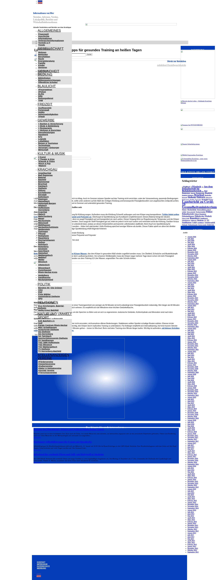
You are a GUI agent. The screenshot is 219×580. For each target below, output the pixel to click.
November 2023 (193, 300)
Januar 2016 (192, 479)
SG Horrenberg (45, 334)
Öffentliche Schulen (47, 82)
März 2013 (191, 542)
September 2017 (193, 441)
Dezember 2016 (193, 458)
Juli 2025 (191, 261)
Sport (43, 317)
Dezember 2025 (193, 252)
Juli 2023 (191, 307)
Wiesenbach (44, 268)
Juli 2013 (191, 535)
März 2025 (191, 269)
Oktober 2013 (192, 529)
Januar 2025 (192, 273)
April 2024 (191, 290)
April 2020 (191, 382)
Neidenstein (44, 229)
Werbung (41, 568)
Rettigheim (43, 236)
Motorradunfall (191, 212)
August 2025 (192, 259)
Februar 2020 (192, 386)
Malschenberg (45, 216)
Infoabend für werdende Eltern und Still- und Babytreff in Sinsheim (69, 454)
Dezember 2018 (193, 412)
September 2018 (193, 418)
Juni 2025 (191, 263)
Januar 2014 (192, 523)
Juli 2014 (191, 512)
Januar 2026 (192, 250)
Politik (44, 284)
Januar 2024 (192, 296)
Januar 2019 (192, 410)
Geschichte (43, 36)
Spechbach (43, 251)
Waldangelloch (45, 255)
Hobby (41, 112)
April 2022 (191, 336)
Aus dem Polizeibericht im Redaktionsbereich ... (197, 188)
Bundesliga (208, 195)
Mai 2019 (191, 403)
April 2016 (191, 474)
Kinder (41, 65)
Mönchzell (43, 223)
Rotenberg (43, 246)
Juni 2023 (191, 309)
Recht (41, 59)
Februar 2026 (192, 248)
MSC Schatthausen (47, 327)
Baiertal (42, 177)
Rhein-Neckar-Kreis (47, 272)
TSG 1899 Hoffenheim (48, 342)
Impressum (42, 564)
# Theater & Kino (46, 159)
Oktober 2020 (192, 370)
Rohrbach (43, 244)
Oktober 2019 (192, 393)
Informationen (45, 38)
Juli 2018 (191, 422)
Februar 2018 (192, 431)
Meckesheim (44, 221)
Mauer (41, 218)
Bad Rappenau (45, 175)
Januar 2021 (192, 365)
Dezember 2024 (193, 275)
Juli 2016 (191, 468)
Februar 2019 (192, 408)
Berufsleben (44, 57)
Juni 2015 (191, 493)
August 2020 (192, 374)
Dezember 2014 (193, 504)
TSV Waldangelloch (47, 347)
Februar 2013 (192, 544)
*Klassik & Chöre (46, 161)
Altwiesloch (44, 265)
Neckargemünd (45, 280)
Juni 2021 (191, 355)
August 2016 (192, 466)
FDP (40, 292)
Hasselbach (44, 201)
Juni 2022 (191, 332)
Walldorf (42, 257)
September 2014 (193, 508)
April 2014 (191, 517)
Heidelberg (43, 275)
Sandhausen (44, 277)
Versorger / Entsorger (48, 147)
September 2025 (193, 258)
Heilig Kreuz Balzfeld (48, 310)
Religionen (48, 302)
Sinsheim (42, 249)
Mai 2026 (191, 242)
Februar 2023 (192, 317)
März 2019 (191, 407)
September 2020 (193, 372)
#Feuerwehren (45, 90)
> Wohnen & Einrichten (49, 130)
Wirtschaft (43, 150)
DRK (40, 96)
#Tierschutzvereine (47, 372)
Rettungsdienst (45, 98)
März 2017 (191, 453)
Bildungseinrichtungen (49, 80)
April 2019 (191, 405)
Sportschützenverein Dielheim (53, 338)
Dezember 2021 (193, 343)
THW (40, 100)
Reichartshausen (46, 240)
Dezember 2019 (193, 389)
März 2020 (191, 384)
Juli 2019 (191, 399)
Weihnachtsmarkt (193, 225)
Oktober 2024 (192, 278)
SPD (40, 299)
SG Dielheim (44, 332)
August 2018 (192, 420)
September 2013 (193, 531)
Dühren (41, 190)
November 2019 (193, 391)
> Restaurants (45, 128)
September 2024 (193, 280)
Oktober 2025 (192, 256)
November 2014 (193, 506)
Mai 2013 (191, 539)
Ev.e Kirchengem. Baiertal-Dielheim (51, 307)
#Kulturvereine (45, 366)
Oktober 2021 (192, 347)
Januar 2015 (192, 502)
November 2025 (193, 254)
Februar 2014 (192, 521)
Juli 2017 (191, 445)
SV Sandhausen (46, 340)
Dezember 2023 (193, 298)
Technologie (44, 145)
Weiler (41, 259)
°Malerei (42, 166)
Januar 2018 (192, 433)
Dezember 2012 (193, 548)
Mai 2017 (191, 449)
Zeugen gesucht (202, 225)
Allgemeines (49, 30)
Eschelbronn (44, 192)
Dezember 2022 (193, 321)
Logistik (42, 139)
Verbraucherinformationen (51, 40)
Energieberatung (46, 61)
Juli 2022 (191, 330)
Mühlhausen (44, 225)
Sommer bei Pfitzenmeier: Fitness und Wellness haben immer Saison (69, 429)
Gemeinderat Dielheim (49, 296)
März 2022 (191, 338)
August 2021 (192, 351)
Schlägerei (193, 220)
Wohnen (42, 52)
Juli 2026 (191, 238)
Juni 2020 (191, 378)
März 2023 (191, 315)
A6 (202, 187)
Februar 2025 (192, 271)
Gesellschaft (51, 48)
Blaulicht (47, 86)
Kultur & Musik (51, 153)
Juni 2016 (191, 470)
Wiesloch (42, 262)
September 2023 (193, 303)
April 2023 (191, 313)
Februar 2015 (192, 500)
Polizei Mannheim (200, 214)
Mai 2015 (191, 495)
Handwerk (43, 135)
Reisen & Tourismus (48, 143)
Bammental (43, 182)
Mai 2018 (191, 426)
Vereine (45, 358)
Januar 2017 (192, 456)
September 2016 (193, 464)
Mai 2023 (191, 311)
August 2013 (192, 533)
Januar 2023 (192, 319)
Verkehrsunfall (210, 222)
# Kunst (42, 157)
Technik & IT (44, 43)
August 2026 (192, 236)
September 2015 (193, 487)
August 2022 (192, 328)
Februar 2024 (192, 294)
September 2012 (193, 552)
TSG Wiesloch (45, 345)
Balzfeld (42, 179)
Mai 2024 (191, 288)
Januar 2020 (192, 388)
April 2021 (191, 359)
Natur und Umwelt (55, 314)
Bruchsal (42, 184)
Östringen (43, 231)
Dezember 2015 (193, 481)
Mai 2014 (191, 516)
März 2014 (191, 519)
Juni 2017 (191, 447)
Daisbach (42, 186)
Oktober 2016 (192, 462)
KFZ (40, 137)
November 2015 (193, 483)
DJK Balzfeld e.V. (46, 321)
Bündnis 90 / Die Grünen (50, 288)
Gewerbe (46, 120)
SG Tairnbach (44, 336)
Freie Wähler (44, 294)
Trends (41, 45)
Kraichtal (42, 212)
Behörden (43, 54)
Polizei (209, 211)
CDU (40, 290)
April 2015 (191, 496)
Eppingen (43, 199)
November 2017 (193, 437)
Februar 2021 (192, 363)
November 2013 (193, 527)
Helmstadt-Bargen (47, 203)
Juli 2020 (191, 376)
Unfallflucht (200, 223)
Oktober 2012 (192, 550)
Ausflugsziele (44, 108)
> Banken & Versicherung (50, 124)
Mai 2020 (191, 380)
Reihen (41, 242)
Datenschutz (43, 566)
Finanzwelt (43, 34)
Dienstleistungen (46, 132)
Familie (41, 63)
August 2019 (192, 397)
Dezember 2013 (193, 525)
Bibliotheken (44, 78)
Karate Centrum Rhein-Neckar (52, 325)
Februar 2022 (192, 340)
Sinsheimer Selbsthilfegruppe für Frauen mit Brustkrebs (63, 441)
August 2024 (192, 282)
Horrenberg (43, 210)
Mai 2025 (191, 265)
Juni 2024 (191, 286)
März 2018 (191, 430)
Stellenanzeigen (53, 355)
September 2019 (193, 395)
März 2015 (191, 498)
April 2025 (191, 267)
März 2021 (191, 361)
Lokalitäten (43, 141)
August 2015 (192, 489)
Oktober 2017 (192, 439)
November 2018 (193, 414)
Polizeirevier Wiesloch (203, 216)
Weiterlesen (37, 437)
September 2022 (193, 326)
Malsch (41, 214)
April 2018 (191, 428)
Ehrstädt (42, 195)
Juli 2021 (191, 353)
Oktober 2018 (192, 416)
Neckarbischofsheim (48, 227)
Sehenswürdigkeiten (48, 114)
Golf (40, 323)
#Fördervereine (45, 362)
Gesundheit (48, 71)
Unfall (194, 222)
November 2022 (193, 323)
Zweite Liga (210, 225)
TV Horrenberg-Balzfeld (49, 351)
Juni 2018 (191, 424)
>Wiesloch (196, 186)
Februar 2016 (192, 477)
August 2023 (192, 305)
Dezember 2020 (193, 366)
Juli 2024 (191, 284)
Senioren (42, 67)
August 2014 (192, 510)
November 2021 (193, 345)
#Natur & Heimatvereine (49, 368)
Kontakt (41, 562)
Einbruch (201, 197)
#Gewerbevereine (46, 364)
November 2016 (193, 460)
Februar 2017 (192, 454)
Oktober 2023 (192, 301)
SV (205, 220)
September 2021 (193, 349)
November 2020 (193, 368)
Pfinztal (42, 234)
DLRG (41, 94)
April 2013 (191, 540)
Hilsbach (42, 205)
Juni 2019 (191, 401)
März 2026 (191, 246)
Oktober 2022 (192, 324)
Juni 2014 (191, 514)
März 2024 (191, 292)
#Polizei (42, 92)
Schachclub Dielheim (48, 329)
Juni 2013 (191, 537)
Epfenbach (43, 197)
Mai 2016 (191, 472)
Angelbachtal (44, 173)
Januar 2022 (192, 342)
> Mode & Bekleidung (48, 126)
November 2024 (193, 277)
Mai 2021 (191, 357)
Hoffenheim (44, 208)
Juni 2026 (191, 240)
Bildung (45, 74)
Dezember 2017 (193, 435)
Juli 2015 (191, 491)
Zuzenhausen (44, 270)
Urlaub (41, 116)
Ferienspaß (43, 110)
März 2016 (191, 475)
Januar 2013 (192, 546)
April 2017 (191, 451)
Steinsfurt (43, 253)
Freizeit (45, 104)
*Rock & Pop (44, 163)
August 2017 (192, 443)
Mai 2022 (191, 334)
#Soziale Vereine (46, 370)
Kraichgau (47, 169)
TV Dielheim (44, 349)
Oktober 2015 (192, 485)
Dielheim (42, 188)
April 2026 (191, 244)
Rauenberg (43, 238)
